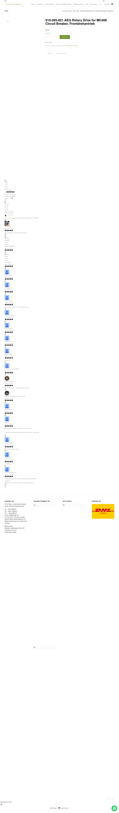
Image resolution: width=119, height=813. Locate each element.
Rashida (7, 422)
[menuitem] (33, 4)
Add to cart (64, 37)
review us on (8, 198)
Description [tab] (49, 53)
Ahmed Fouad (8, 301)
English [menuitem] (55, 808)
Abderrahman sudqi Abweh (12, 369)
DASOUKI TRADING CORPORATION (15, 396)
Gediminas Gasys (9, 315)
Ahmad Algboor (9, 354)
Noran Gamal (8, 328)
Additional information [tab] (61, 53)
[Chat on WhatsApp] (114, 808)
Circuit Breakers (68, 45)
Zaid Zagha (8, 458)
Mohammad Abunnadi (10, 472)
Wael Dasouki (8, 409)
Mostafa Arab (8, 443)
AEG (63, 45)
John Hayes (8, 226)
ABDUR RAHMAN (9, 246)
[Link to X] (110, 798)
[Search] (100, 4)
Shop (6, 11)
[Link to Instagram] (113, 798)
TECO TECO (8, 275)
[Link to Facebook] (107, 798)
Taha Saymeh (8, 288)
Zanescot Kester (9, 212)
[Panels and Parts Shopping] (13, 4)
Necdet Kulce (8, 341)
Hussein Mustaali (9, 382)
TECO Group (8, 190)
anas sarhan (8, 262)
